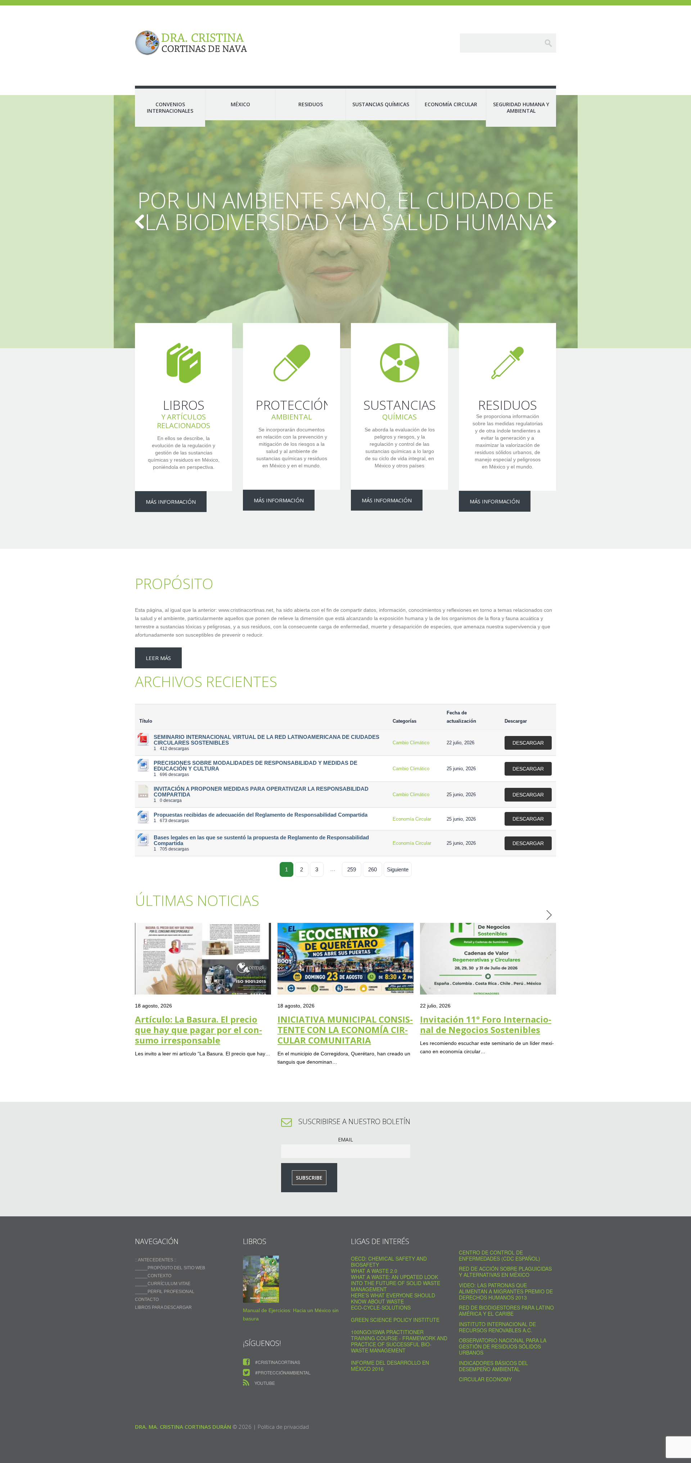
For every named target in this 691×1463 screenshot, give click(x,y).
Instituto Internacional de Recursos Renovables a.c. (497, 1327)
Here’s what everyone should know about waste (393, 1298)
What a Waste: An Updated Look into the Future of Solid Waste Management (395, 1283)
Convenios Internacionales (170, 107)
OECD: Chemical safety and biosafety (389, 1261)
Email (345, 1139)
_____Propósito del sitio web (170, 1267)
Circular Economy (485, 1379)
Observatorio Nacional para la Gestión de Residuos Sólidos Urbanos (502, 1346)
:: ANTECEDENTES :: (155, 1259)
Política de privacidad (283, 1426)
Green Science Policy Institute (395, 1319)
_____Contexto (153, 1275)
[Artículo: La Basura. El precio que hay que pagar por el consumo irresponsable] (203, 959)
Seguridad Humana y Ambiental (521, 107)
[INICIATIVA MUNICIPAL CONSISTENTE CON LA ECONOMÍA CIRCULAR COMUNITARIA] (345, 959)
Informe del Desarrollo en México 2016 (390, 1365)
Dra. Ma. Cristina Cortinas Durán (183, 1426)
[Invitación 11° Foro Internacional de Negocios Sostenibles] (488, 959)
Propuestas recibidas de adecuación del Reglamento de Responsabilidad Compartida (260, 815)
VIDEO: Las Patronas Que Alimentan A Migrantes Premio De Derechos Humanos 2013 (506, 1291)
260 (372, 869)
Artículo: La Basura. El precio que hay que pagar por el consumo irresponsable (198, 1029)
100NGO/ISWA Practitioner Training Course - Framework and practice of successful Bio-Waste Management (399, 1341)
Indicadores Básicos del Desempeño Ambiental (493, 1366)
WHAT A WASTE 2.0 (374, 1270)
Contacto (147, 1299)
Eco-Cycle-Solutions (381, 1307)
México (240, 104)
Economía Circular (451, 104)
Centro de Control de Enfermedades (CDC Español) (499, 1255)
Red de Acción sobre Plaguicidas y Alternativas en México (505, 1271)
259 (351, 869)
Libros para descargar (163, 1307)
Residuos (310, 104)
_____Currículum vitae (162, 1283)
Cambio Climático (411, 742)
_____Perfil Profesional (164, 1291)
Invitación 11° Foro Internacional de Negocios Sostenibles (485, 1024)
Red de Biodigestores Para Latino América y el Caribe (506, 1310)
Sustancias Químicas (380, 104)
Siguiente (397, 869)
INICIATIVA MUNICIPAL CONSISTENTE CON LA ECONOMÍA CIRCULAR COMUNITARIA (345, 1029)
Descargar (528, 743)
